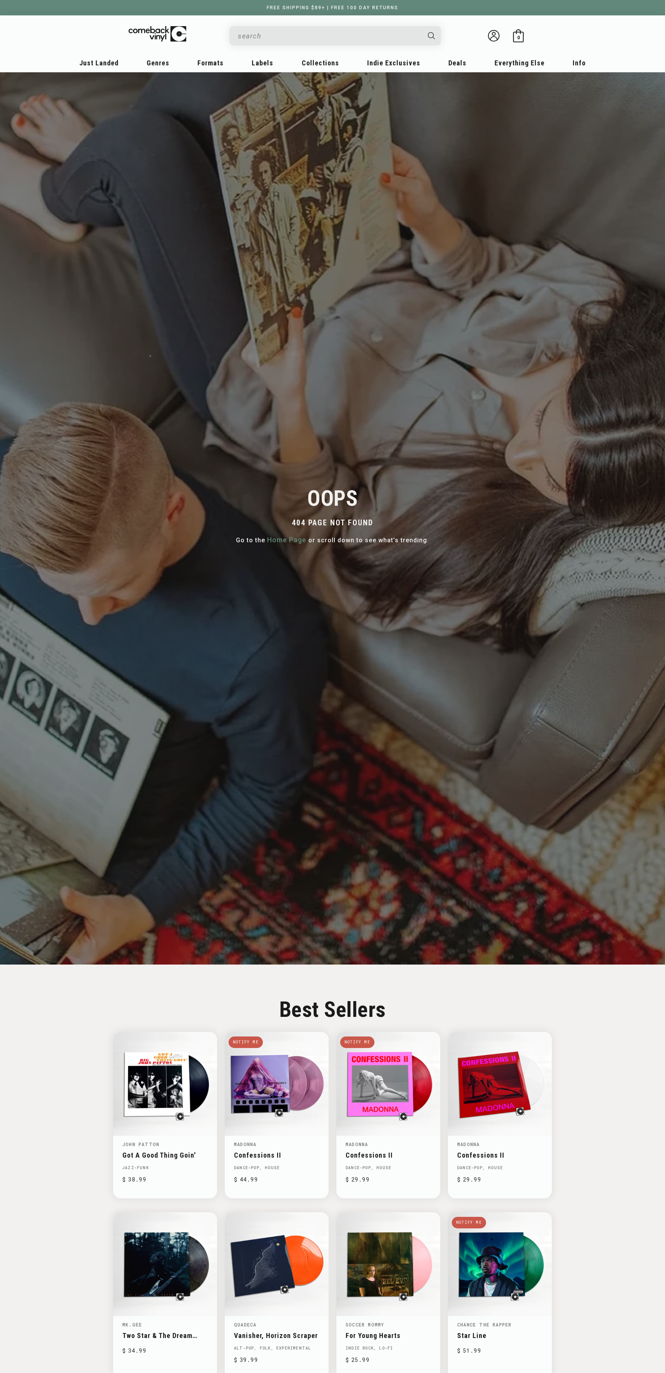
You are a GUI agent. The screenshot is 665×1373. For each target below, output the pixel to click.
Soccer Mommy (365, 1324)
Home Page (286, 540)
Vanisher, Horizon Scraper (276, 1335)
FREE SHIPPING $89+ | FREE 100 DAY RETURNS (332, 7)
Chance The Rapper (484, 1324)
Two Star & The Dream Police (157, 1335)
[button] (518, 35)
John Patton (140, 1144)
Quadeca (245, 1324)
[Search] (431, 35)
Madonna (245, 1144)
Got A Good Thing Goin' (159, 1155)
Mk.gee (132, 1324)
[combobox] (329, 36)
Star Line (471, 1335)
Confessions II (257, 1155)
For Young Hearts (373, 1335)
